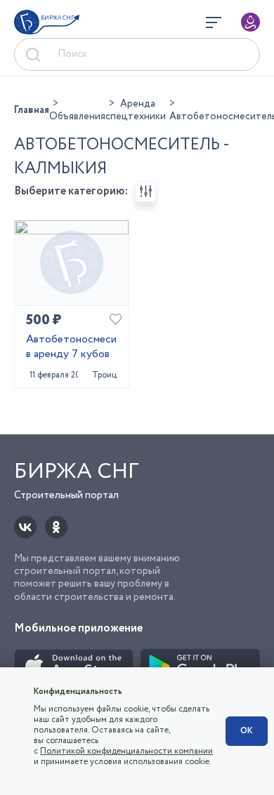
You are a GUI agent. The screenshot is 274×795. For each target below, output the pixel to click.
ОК (246, 731)
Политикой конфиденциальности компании (126, 751)
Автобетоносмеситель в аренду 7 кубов (71, 347)
